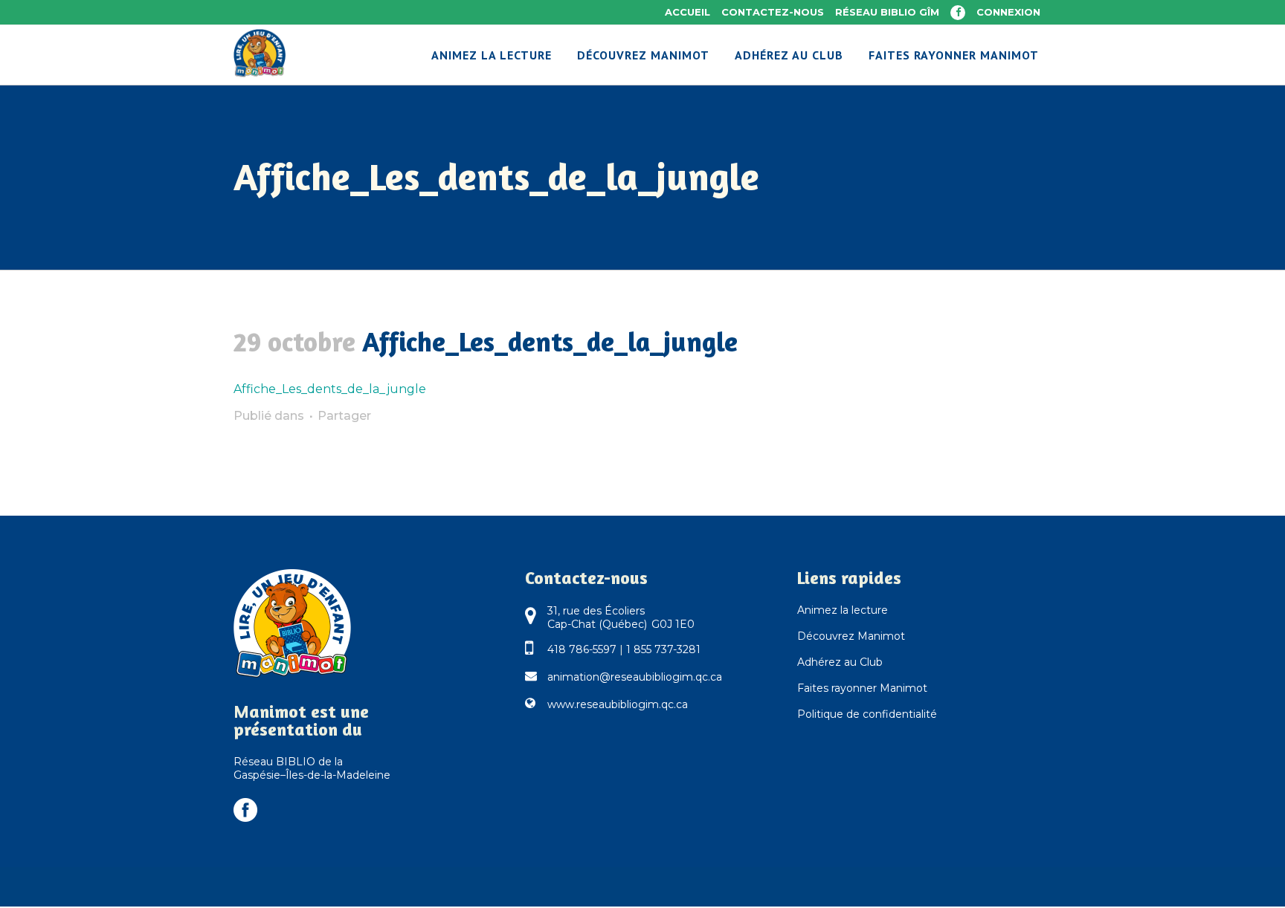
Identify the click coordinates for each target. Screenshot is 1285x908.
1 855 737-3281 (663, 649)
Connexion (1008, 12)
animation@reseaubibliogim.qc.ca (634, 677)
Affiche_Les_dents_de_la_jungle (330, 389)
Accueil (687, 12)
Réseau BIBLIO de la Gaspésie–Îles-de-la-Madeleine (312, 768)
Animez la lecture (842, 610)
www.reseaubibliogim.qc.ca (617, 704)
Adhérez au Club (840, 662)
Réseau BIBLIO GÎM (887, 12)
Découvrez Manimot (851, 636)
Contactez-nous (772, 12)
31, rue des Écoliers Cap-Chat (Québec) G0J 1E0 (621, 617)
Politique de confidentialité (867, 714)
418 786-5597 (581, 649)
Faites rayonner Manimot (862, 688)
